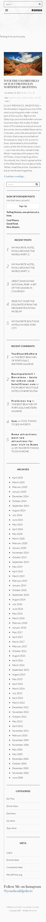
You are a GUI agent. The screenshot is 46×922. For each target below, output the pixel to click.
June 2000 (17, 777)
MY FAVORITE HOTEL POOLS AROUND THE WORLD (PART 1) (23, 267)
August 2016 (18, 655)
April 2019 (17, 571)
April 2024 (17, 529)
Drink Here (12, 806)
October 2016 (19, 651)
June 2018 (17, 608)
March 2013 (18, 702)
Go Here (29, 93)
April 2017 (17, 637)
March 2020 (18, 538)
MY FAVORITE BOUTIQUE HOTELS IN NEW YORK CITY (25, 325)
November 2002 (20, 773)
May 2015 (17, 679)
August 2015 (18, 674)
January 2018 (19, 627)
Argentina (12, 98)
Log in (10, 852)
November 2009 (20, 740)
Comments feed (15, 867)
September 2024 (20, 505)
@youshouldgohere (18, 891)
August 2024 (18, 510)
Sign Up (23, 206)
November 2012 (20, 712)
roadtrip (24, 98)
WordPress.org (14, 874)
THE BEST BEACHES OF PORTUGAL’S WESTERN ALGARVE (24, 360)
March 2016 (18, 665)
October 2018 (19, 590)
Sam (14, 421)
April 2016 (17, 660)
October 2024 (19, 501)
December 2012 (20, 707)
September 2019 (20, 562)
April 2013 (17, 698)
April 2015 (17, 683)
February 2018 (19, 623)
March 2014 (18, 688)
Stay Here (11, 828)
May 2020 (17, 533)
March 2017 (18, 641)
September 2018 (20, 594)
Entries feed (13, 860)
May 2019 (17, 566)
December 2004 (20, 758)
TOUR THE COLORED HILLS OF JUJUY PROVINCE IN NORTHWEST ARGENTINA (21, 84)
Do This (11, 798)
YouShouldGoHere (25, 353)
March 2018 (18, 618)
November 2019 (20, 552)
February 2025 (19, 487)
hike (19, 98)
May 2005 (17, 754)
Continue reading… (15, 176)
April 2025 (17, 477)
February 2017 (19, 646)
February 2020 (19, 543)
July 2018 (17, 604)
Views (36, 98)
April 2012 (17, 726)
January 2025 (19, 491)
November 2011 (20, 730)
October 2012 (19, 716)
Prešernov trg (21, 400)
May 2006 (17, 749)
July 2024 (17, 515)
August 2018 (18, 599)
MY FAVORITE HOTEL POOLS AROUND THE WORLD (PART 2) (23, 251)
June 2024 (17, 519)
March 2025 (18, 482)
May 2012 (17, 721)
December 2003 (20, 768)
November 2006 (20, 744)
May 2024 (17, 524)
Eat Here (11, 813)
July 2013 (17, 693)
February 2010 (19, 735)
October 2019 (19, 557)
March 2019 (18, 576)
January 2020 (19, 548)
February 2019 (19, 580)
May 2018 (17, 613)
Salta (31, 98)
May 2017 (17, 632)
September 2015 (20, 669)
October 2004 (19, 763)
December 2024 (20, 496)
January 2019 (19, 585)
